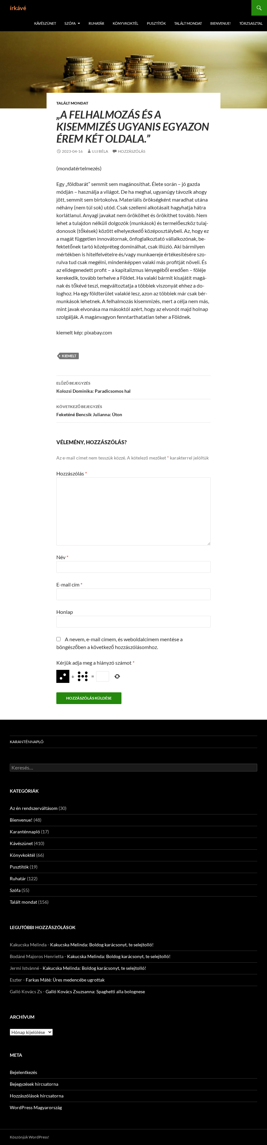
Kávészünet (45, 23)
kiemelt (69, 356)
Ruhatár (96, 23)
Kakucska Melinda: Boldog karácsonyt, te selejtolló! (102, 944)
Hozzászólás (131, 151)
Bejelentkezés (23, 1072)
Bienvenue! (220, 23)
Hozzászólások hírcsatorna (36, 1095)
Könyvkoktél (125, 23)
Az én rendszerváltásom (34, 808)
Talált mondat (188, 23)
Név (62, 557)
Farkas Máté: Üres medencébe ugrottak (65, 979)
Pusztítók (156, 23)
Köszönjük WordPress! (29, 1137)
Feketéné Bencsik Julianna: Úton (89, 410)
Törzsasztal (251, 23)
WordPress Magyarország (36, 1107)
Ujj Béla (100, 151)
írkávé (18, 7)
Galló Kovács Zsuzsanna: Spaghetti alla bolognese (95, 991)
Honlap (64, 612)
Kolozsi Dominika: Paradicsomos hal (93, 387)
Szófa (70, 23)
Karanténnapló (27, 741)
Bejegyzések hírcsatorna (34, 1084)
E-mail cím (69, 584)
